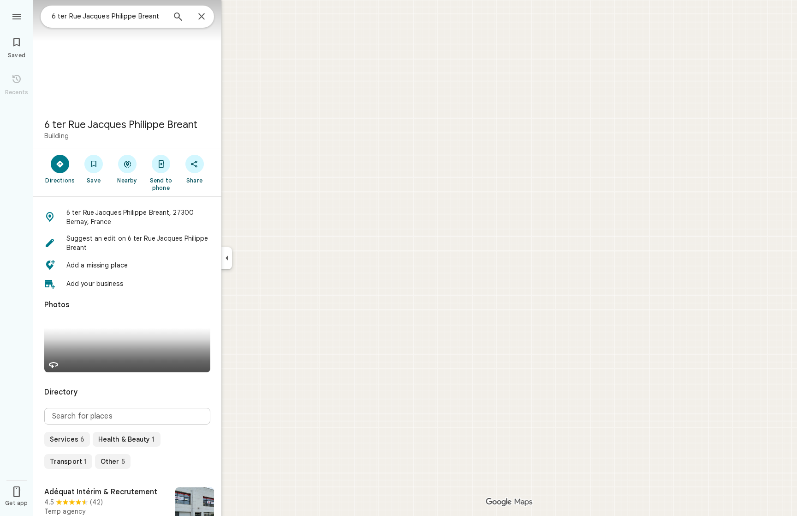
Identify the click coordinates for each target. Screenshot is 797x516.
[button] (127, 217)
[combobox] (108, 16)
